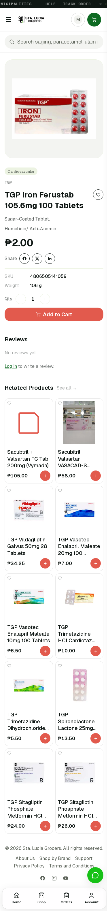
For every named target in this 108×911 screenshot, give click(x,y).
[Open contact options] (95, 875)
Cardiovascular (21, 171)
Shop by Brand (55, 858)
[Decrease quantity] (21, 299)
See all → (67, 388)
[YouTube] (65, 878)
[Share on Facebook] (24, 258)
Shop (41, 902)
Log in (11, 366)
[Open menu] (8, 19)
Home (16, 902)
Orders (66, 902)
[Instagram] (54, 878)
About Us (25, 858)
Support (83, 858)
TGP (8, 182)
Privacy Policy (29, 866)
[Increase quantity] (45, 299)
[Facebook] (42, 878)
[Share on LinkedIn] (50, 258)
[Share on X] (37, 258)
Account (91, 902)
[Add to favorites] (98, 194)
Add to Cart (57, 314)
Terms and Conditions (71, 866)
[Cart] (94, 20)
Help (47, 4)
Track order (73, 4)
